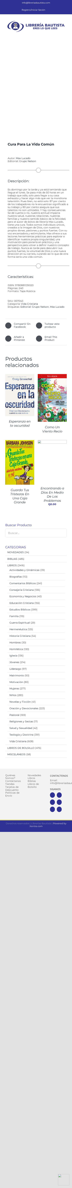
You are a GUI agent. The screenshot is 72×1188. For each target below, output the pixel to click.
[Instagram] (52, 802)
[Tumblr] (59, 809)
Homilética (16, 649)
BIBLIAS (12, 558)
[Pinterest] (52, 809)
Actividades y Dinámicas (24, 570)
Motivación (16, 682)
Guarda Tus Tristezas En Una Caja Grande (19, 496)
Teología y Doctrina (21, 734)
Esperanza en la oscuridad (20, 423)
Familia (14, 616)
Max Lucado (23, 158)
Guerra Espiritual (19, 622)
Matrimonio (16, 675)
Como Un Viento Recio (52, 429)
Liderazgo (15, 668)
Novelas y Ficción (20, 701)
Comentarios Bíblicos (22, 583)
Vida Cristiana (29, 303)
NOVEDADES (15, 552)
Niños (12, 695)
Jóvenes (14, 662)
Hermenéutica (18, 629)
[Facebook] (52, 795)
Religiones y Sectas (21, 721)
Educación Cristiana (21, 603)
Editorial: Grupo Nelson (34, 306)
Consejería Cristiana (21, 589)
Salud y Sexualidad (20, 728)
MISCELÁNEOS (16, 754)
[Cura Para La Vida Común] (36, 88)
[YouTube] (59, 802)
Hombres (15, 642)
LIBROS (12, 565)
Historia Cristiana (20, 635)
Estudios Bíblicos (19, 609)
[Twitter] (59, 795)
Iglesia (13, 655)
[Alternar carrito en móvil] (52, 35)
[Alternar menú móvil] (65, 35)
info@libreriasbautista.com (36, 2)
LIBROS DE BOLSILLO (20, 747)
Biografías (15, 576)
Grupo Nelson (27, 161)
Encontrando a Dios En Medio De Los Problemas (52, 494)
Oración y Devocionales (23, 708)
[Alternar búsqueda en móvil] (59, 35)
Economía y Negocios (22, 596)
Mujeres (14, 688)
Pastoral (14, 715)
